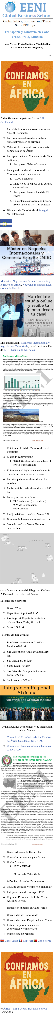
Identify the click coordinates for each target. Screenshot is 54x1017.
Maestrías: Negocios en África (17, 281)
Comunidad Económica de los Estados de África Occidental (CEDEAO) (29, 739)
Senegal (43, 210)
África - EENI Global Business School (25, 1008)
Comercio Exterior (10, 288)
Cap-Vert (28, 940)
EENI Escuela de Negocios (19, 350)
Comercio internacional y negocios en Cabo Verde (25, 344)
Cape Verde (11, 940)
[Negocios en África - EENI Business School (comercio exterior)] (27, 26)
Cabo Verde (44, 940)
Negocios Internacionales (37, 284)
